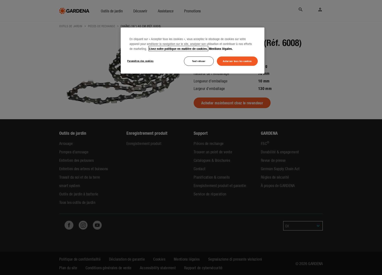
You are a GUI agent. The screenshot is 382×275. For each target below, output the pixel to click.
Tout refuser (198, 61)
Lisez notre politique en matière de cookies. (178, 48)
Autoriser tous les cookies (237, 61)
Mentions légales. (221, 48)
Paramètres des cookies (140, 60)
